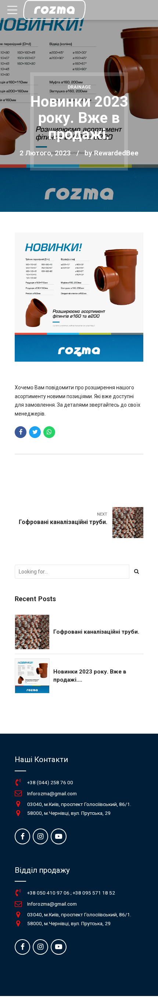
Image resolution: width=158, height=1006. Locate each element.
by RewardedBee (112, 153)
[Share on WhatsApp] (49, 432)
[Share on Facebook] (20, 432)
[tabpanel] (79, 297)
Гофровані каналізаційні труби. (96, 631)
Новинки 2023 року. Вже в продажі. (89, 675)
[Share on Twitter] (35, 432)
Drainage (79, 87)
